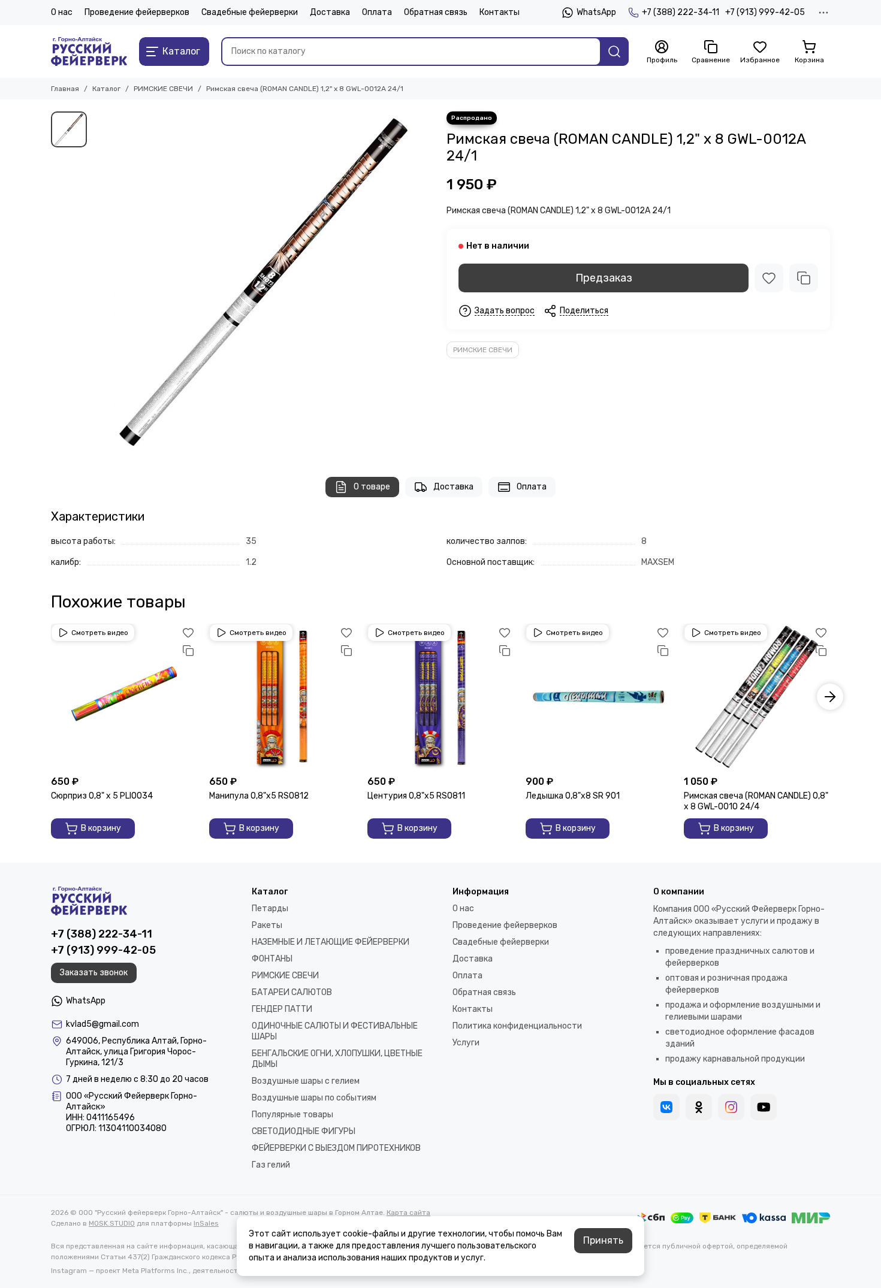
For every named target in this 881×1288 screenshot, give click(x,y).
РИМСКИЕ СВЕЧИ (163, 88)
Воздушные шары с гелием (306, 1081)
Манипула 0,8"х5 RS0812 (259, 796)
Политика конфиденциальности (517, 1026)
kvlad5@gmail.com (102, 1024)
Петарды (270, 908)
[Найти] (614, 51)
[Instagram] (731, 1107)
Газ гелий (271, 1165)
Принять (603, 1240)
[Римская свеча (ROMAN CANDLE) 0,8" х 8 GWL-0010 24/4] (757, 697)
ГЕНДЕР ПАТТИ (282, 1009)
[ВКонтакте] (666, 1107)
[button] (51, 697)
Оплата (377, 12)
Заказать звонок (94, 972)
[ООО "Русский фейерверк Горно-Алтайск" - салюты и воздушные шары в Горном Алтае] (89, 51)
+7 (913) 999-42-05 (765, 12)
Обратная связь (435, 12)
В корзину (101, 828)
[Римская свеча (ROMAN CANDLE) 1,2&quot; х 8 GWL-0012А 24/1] (264, 282)
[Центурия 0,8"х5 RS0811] (440, 697)
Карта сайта (408, 1212)
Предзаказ (603, 278)
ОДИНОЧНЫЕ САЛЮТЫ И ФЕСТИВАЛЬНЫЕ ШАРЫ (335, 1031)
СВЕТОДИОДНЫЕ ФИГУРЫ (303, 1131)
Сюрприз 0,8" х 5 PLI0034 (102, 796)
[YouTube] (763, 1107)
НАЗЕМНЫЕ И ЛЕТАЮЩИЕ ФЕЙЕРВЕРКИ (330, 942)
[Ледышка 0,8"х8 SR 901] (599, 697)
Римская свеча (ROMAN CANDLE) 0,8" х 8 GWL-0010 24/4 (756, 801)
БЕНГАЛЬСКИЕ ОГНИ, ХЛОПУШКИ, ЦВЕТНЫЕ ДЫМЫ (337, 1058)
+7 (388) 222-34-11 (680, 12)
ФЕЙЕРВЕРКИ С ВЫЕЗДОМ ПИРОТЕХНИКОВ (336, 1148)
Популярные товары (292, 1114)
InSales (206, 1223)
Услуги (465, 1043)
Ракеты (267, 925)
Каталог (106, 88)
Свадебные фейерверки (249, 12)
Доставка (330, 12)
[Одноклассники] (699, 1107)
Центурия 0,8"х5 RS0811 (416, 796)
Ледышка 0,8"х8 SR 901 (573, 796)
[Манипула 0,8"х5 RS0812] (282, 697)
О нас (62, 12)
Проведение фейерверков (137, 12)
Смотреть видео (99, 632)
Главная (65, 88)
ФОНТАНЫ (272, 959)
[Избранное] (769, 278)
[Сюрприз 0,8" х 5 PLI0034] (124, 697)
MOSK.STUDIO (112, 1223)
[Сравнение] (803, 278)
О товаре (372, 487)
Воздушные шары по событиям (314, 1098)
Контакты (499, 12)
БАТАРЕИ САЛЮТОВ (292, 992)
